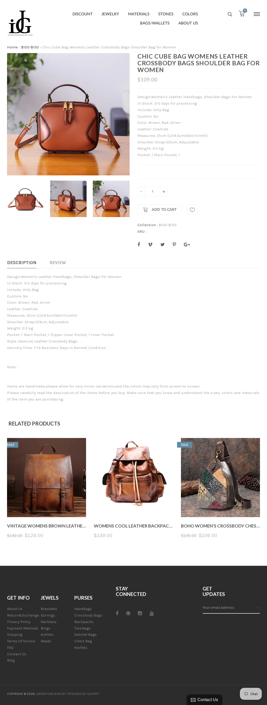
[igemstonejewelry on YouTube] (152, 613)
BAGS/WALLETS (154, 23)
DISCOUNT (82, 14)
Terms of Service (21, 641)
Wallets (80, 647)
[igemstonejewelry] (20, 23)
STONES (165, 14)
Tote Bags (82, 628)
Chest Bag (83, 641)
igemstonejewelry (51, 694)
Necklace (48, 622)
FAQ (10, 647)
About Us (14, 609)
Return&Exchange (23, 615)
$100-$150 (30, 47)
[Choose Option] (133, 505)
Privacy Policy (19, 622)
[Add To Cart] (46, 505)
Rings (45, 628)
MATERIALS (138, 14)
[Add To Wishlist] (192, 210)
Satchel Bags (85, 634)
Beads (46, 641)
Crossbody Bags (88, 615)
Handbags (83, 609)
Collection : (147, 225)
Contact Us (16, 654)
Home (12, 47)
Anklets (47, 634)
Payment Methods (22, 628)
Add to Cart (164, 210)
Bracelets (49, 609)
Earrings (48, 615)
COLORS (190, 14)
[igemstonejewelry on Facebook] (117, 613)
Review (58, 262)
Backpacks (84, 622)
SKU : (141, 231)
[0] (242, 14)
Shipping (14, 634)
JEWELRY (110, 14)
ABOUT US (188, 23)
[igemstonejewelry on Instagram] (140, 613)
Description (22, 262)
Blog (11, 660)
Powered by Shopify (83, 694)
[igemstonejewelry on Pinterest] (128, 613)
